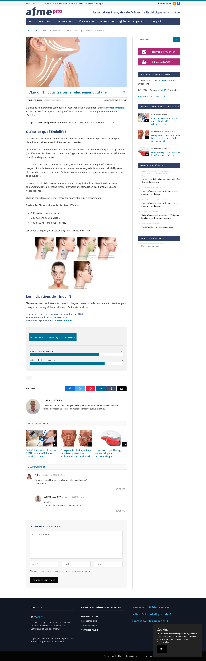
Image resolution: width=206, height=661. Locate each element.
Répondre (120, 489)
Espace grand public (112, 656)
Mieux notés (158, 106)
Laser (106, 100)
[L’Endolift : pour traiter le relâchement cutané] (76, 62)
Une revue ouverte (89, 616)
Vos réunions (107, 21)
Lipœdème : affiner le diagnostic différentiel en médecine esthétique (72, 3)
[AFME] (39, 12)
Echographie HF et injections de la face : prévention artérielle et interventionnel (76, 453)
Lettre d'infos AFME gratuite (150, 614)
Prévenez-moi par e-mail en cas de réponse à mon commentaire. (61, 571)
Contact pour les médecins (149, 621)
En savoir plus (163, 642)
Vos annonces (86, 21)
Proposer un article (90, 621)
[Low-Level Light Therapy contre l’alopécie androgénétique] (111, 438)
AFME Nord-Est (168, 80)
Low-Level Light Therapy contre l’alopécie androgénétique (108, 453)
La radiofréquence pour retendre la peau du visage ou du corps (159, 192)
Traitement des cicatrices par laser (157, 227)
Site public (157, 21)
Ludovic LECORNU (36, 100)
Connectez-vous (89, 629)
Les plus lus (174, 106)
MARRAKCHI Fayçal (161, 148)
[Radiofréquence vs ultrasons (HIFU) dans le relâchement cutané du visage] (41, 438)
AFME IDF (162, 90)
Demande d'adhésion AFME (149, 607)
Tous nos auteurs (89, 625)
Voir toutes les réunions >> (151, 96)
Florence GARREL (161, 114)
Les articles (43, 21)
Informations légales (133, 656)
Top (29, 377)
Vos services (64, 21)
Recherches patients (134, 21)
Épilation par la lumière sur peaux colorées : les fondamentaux (160, 181)
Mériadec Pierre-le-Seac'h (164, 131)
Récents (144, 106)
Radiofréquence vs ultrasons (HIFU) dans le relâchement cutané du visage (41, 453)
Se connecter (165, 3)
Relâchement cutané (118, 100)
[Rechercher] (176, 39)
